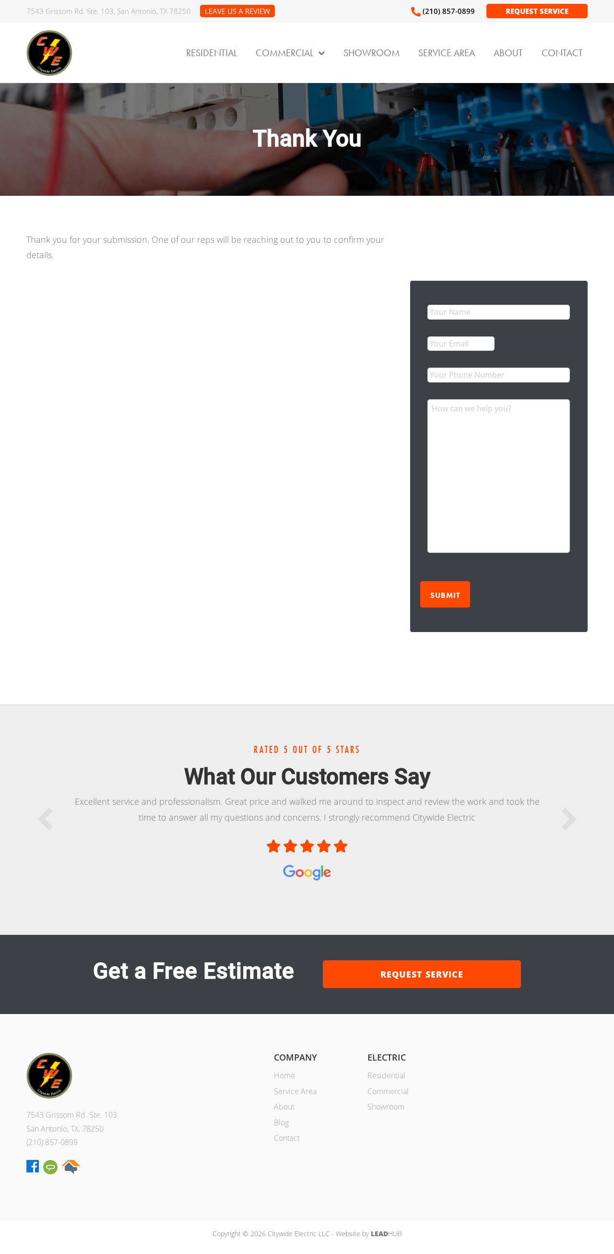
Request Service (537, 11)
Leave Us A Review (237, 11)
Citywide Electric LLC (49, 53)
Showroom (385, 1106)
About (284, 1106)
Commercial (388, 1091)
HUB (386, 1233)
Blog (281, 1122)
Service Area (295, 1091)
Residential (386, 1075)
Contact (287, 1138)
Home (284, 1075)
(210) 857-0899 (52, 1142)
